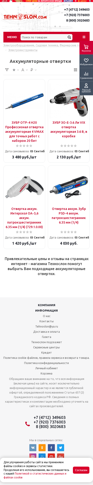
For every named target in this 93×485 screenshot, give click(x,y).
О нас (46, 316)
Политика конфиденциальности (46, 362)
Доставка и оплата (46, 331)
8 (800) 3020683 (78, 20)
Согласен (81, 470)
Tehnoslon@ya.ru (46, 326)
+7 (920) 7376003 (77, 15)
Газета (46, 336)
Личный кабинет (46, 368)
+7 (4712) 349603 (77, 9)
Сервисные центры (46, 347)
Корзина (46, 373)
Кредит (46, 352)
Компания (46, 305)
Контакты (47, 321)
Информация (46, 310)
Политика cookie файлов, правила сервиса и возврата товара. (46, 357)
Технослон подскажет (46, 342)
